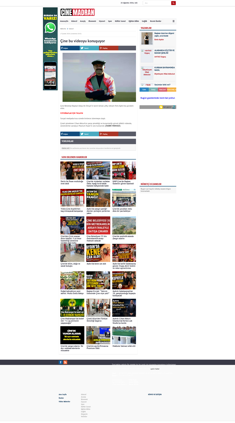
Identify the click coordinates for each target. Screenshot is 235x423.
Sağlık (144, 21)
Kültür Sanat (120, 21)
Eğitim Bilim (134, 21)
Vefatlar (84, 417)
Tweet (86, 48)
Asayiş (83, 21)
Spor (110, 21)
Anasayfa (64, 21)
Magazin (84, 414)
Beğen (65, 48)
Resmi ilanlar (155, 21)
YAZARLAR (146, 28)
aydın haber (155, 369)
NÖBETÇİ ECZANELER (151, 184)
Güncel (74, 21)
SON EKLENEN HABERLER (74, 157)
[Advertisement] (158, 126)
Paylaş (105, 48)
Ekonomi (92, 21)
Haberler (63, 29)
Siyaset (102, 21)
